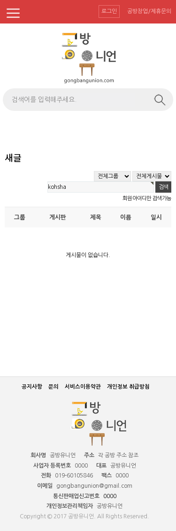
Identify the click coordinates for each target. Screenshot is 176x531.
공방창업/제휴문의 (149, 11)
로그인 (109, 11)
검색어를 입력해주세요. (44, 99)
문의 (53, 387)
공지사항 (32, 387)
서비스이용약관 (83, 387)
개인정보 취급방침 (128, 387)
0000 (109, 496)
